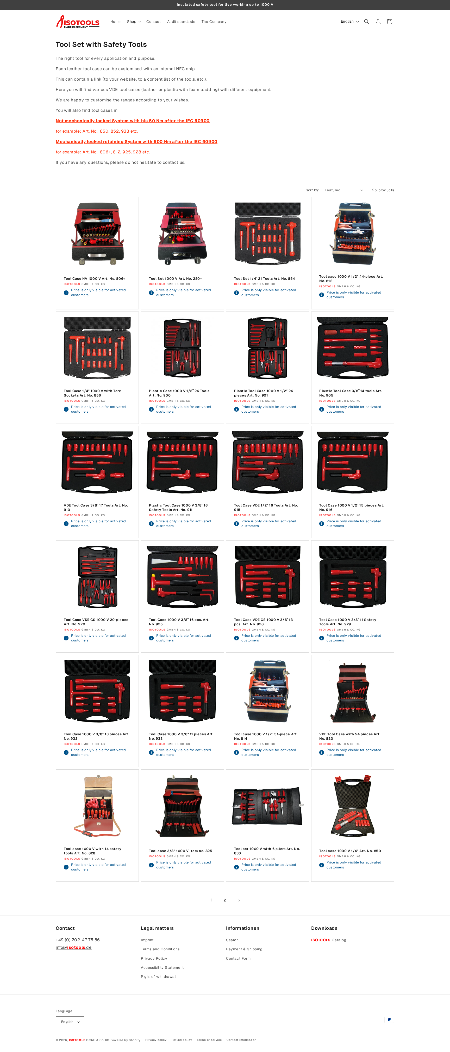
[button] (133, 21)
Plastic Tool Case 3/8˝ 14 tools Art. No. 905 (350, 393)
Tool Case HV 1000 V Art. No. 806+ (94, 279)
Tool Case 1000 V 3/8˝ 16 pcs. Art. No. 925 (179, 622)
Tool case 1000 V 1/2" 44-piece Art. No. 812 (351, 279)
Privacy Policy (154, 958)
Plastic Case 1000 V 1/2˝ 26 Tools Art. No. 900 (179, 393)
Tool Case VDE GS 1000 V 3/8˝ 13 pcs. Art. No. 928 (263, 622)
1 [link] (211, 900)
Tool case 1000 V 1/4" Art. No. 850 (350, 851)
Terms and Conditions (160, 949)
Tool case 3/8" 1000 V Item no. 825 (180, 851)
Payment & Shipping (244, 949)
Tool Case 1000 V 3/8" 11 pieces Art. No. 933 (181, 736)
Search (232, 940)
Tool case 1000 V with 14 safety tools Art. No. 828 (92, 851)
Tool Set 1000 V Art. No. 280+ (175, 279)
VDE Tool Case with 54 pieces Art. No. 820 (349, 736)
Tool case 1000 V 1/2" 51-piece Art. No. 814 (266, 736)
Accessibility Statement (162, 967)
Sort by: (313, 190)
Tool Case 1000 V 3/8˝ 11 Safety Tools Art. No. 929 (347, 622)
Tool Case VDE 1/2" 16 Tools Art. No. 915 (266, 507)
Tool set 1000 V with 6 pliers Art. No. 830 (267, 851)
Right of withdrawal (158, 976)
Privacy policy (156, 1040)
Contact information (241, 1040)
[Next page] (239, 900)
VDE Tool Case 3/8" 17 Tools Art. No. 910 (96, 507)
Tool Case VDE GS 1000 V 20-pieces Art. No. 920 (96, 622)
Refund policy (182, 1040)
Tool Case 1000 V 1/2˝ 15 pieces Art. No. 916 (351, 507)
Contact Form (238, 958)
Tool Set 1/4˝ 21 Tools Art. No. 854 (264, 279)
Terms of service (209, 1040)
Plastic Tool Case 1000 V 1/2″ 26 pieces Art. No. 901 (263, 393)
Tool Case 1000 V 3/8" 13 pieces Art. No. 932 (96, 736)
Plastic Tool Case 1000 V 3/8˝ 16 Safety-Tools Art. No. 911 (178, 507)
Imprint (147, 940)
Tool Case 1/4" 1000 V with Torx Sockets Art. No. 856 (92, 393)
